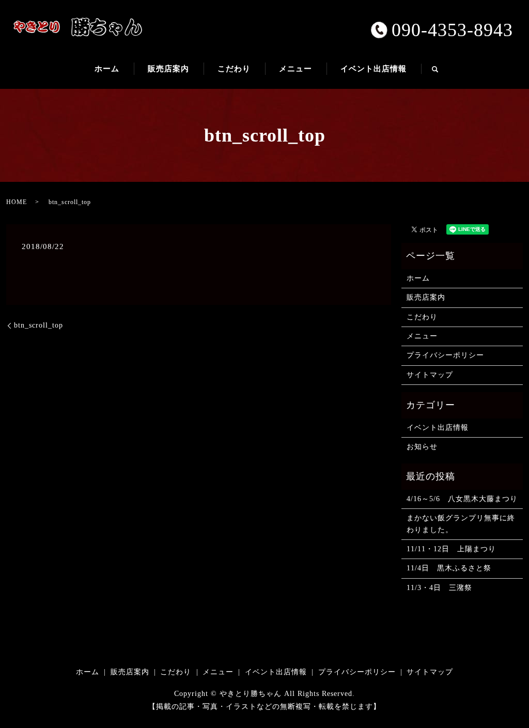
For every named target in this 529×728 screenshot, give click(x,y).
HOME (16, 202)
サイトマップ (430, 375)
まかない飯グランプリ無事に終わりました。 (461, 523)
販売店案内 (168, 69)
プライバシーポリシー (445, 355)
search (442, 73)
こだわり (234, 69)
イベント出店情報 (373, 69)
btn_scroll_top (38, 325)
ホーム (107, 69)
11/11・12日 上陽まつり (451, 549)
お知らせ (422, 447)
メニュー (295, 69)
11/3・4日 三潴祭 (439, 588)
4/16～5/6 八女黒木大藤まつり (462, 499)
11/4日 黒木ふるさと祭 (449, 568)
